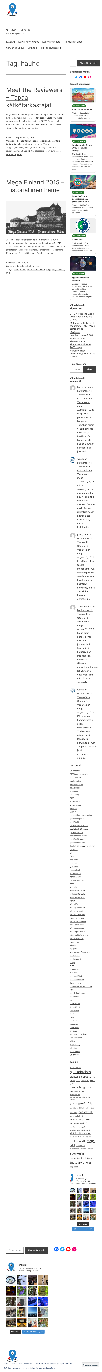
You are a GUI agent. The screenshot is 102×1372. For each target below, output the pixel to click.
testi (83, 1158)
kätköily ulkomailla (77, 914)
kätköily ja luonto (77, 911)
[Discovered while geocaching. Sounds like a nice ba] (93, 1197)
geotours (73, 849)
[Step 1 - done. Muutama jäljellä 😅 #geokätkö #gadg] (86, 1203)
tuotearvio (77, 1162)
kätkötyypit (74, 942)
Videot (46, 144)
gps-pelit (73, 863)
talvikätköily (75, 1003)
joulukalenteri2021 (77, 897)
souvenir (77, 1153)
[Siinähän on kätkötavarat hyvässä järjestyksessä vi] (79, 1190)
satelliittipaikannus (77, 993)
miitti (8, 273)
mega (39, 144)
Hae (89, 369)
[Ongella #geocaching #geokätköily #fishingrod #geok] (86, 1197)
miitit (72, 966)
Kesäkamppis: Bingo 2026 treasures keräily (82, 148)
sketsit (73, 1000)
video (19, 154)
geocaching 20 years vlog (81, 815)
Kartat (72, 901)
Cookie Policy (51, 1368)
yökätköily (74, 1055)
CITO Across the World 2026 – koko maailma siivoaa (82, 316)
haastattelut (54, 141)
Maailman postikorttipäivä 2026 (81, 333)
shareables (74, 997)
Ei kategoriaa (75, 805)
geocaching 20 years (78, 1091)
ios (71, 1116)
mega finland (58, 269)
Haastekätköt (75, 873)
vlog (71, 1167)
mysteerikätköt (76, 976)
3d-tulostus (75, 771)
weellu (80, 459)
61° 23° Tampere (18, 29)
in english (74, 887)
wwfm (76, 1167)
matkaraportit (29, 144)
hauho (27, 147)
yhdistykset (75, 1051)
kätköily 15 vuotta (77, 908)
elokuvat (73, 808)
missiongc (74, 969)
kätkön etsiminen (77, 928)
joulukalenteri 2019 (80, 1119)
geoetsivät (73, 1104)
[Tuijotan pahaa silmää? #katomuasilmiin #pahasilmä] (72, 1190)
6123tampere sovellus (79, 774)
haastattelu (85, 1112)
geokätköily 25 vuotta (79, 829)
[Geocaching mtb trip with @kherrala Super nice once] (93, 1217)
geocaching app (75, 1094)
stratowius (11, 154)
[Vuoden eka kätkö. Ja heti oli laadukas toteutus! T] (79, 1203)
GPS (72, 856)
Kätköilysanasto (51, 41)
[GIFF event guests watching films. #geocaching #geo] (72, 1217)
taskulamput (75, 1007)
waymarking (75, 1044)
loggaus (73, 949)
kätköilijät (74, 904)
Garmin (73, 812)
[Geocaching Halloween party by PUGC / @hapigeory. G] (72, 1197)
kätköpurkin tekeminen (79, 935)
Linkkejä (32, 47)
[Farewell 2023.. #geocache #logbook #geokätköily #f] (93, 1210)
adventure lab (75, 777)
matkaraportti (78, 1141)
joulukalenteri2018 (77, 890)
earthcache (85, 1080)
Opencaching (75, 983)
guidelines (18, 147)
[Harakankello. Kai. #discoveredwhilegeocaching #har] (79, 1197)
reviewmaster (54, 151)
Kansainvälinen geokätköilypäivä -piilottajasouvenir (81, 199)
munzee (73, 973)
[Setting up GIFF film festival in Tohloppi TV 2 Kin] (79, 1217)
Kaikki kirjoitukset (28, 41)
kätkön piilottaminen (78, 932)
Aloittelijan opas (73, 41)
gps (92, 1108)
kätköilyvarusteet (77, 925)
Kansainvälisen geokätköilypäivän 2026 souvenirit (82, 353)
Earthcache (74, 801)
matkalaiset (74, 955)
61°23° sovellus (15, 47)
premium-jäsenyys (86, 1149)
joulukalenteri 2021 (79, 1123)
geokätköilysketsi (77, 843)
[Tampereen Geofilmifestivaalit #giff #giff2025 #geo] (93, 1190)
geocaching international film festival (80, 1098)
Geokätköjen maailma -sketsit (82, 846)
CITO (72, 798)
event (16, 269)
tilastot (73, 1017)
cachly (72, 1080)
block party (74, 795)
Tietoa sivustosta (51, 47)
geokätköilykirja (76, 832)
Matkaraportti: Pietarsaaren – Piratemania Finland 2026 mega (80, 343)
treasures (74, 1024)
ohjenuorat (80, 1145)
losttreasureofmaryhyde (80, 952)
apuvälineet (74, 788)
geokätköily (42, 141)
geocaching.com (77, 819)
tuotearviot (74, 1027)
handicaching (75, 877)
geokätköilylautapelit (78, 836)
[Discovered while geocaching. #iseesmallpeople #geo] (72, 1210)
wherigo (73, 1048)
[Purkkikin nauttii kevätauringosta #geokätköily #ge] (72, 1203)
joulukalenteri (79, 1116)
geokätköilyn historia (77, 1108)
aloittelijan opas (28, 141)
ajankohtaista (27, 266)
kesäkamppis (75, 1127)
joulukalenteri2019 (77, 894)
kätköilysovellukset (78, 921)
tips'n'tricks (74, 1021)
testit (72, 1014)
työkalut (73, 1031)
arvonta (92, 1077)
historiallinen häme (36, 269)
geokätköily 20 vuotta (79, 825)
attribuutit (74, 791)
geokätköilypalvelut (78, 839)
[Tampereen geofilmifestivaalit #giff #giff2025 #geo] (86, 1190)
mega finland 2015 (25, 151)
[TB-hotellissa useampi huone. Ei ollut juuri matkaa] (79, 1210)
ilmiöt (72, 884)
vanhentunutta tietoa (78, 1034)
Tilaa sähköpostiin (88, 63)
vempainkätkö (76, 1038)
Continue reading (30, 128)
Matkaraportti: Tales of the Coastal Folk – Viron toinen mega (82, 326)
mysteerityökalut (77, 979)
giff (71, 853)
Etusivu (10, 41)
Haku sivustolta (78, 364)
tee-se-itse (74, 1010)
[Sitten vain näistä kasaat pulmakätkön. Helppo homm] (93, 1203)
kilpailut (73, 945)
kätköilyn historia (77, 918)
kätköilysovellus (75, 1130)
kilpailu (83, 1127)
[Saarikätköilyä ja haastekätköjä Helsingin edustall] (86, 1210)
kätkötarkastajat (14, 144)
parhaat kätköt (74, 1149)
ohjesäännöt (40, 151)
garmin (73, 1083)
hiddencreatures (77, 880)
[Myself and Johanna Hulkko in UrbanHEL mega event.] (86, 1217)
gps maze (74, 860)
